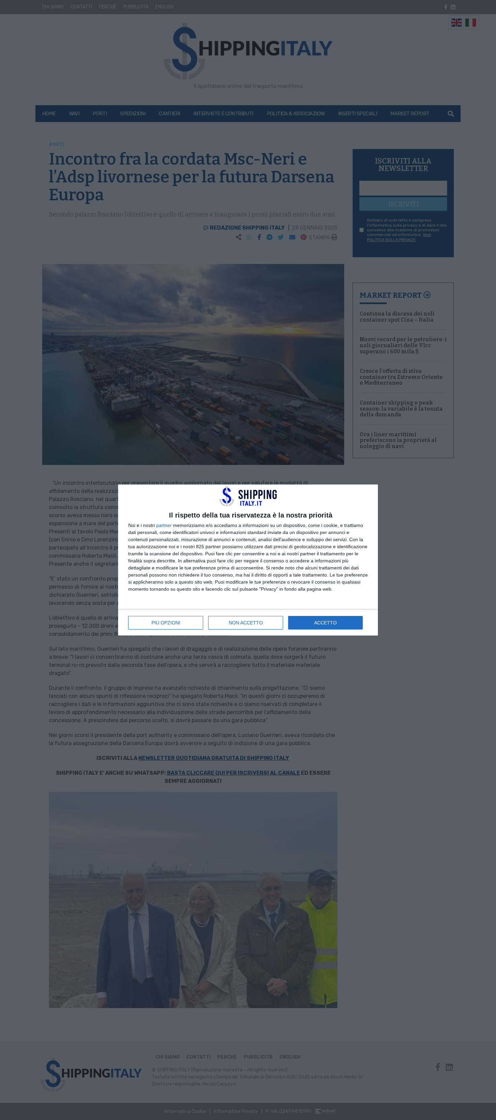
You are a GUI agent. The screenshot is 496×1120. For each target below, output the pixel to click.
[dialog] (248, 560)
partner (164, 525)
